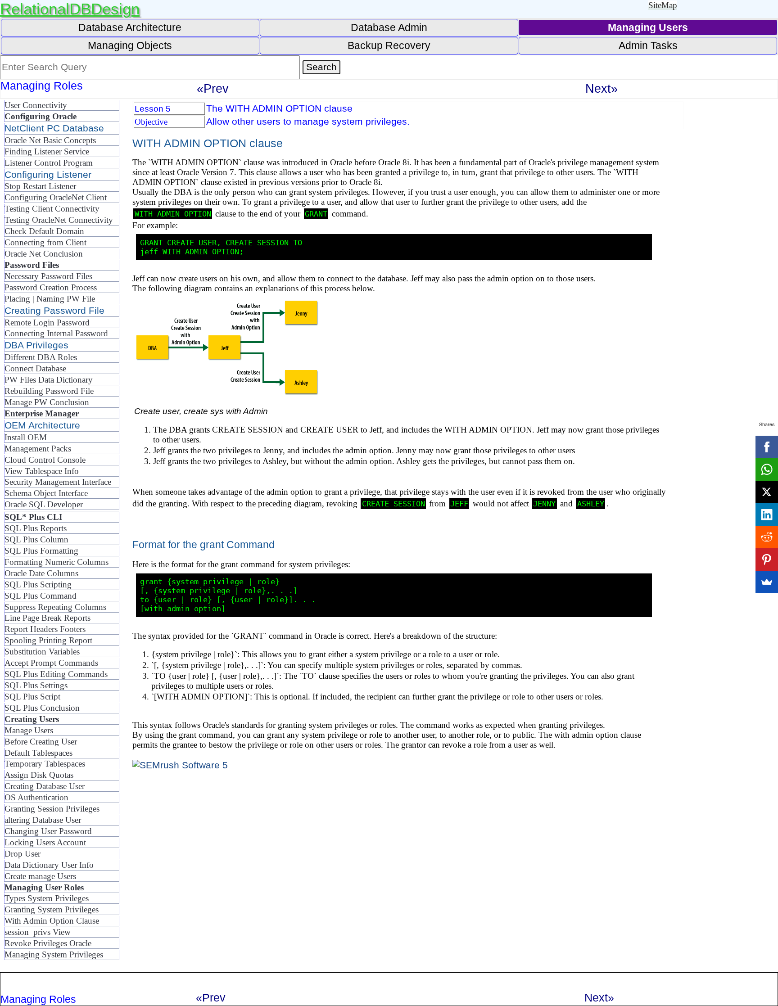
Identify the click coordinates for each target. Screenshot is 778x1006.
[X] (766, 492)
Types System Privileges (47, 898)
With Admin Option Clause (52, 920)
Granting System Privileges (52, 909)
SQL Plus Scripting (38, 584)
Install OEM (26, 437)
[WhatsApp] (766, 469)
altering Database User (43, 820)
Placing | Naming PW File (50, 298)
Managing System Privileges (54, 954)
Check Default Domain (44, 231)
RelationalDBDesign (70, 9)
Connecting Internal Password (56, 333)
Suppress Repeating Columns (55, 607)
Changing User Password (48, 831)
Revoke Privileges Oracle (48, 943)
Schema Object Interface (46, 493)
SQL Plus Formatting (41, 550)
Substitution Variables (42, 651)
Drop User (23, 853)
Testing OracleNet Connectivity (59, 220)
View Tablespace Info (42, 471)
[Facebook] (766, 447)
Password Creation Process (51, 287)
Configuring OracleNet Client (56, 197)
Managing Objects (130, 45)
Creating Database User (45, 786)
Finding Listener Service (47, 151)
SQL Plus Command (41, 595)
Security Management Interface (58, 482)
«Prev (213, 88)
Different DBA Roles (41, 357)
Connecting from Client (45, 242)
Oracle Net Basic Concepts (50, 140)
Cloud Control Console (45, 460)
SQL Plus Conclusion (42, 708)
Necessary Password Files (48, 276)
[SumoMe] (766, 582)
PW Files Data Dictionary (49, 379)
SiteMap (662, 5)
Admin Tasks (648, 45)
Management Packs (38, 448)
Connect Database (35, 368)
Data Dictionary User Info (49, 865)
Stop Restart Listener (40, 186)
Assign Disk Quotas (39, 775)
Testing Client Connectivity (52, 208)
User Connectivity (36, 105)
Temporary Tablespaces (45, 763)
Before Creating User (41, 741)
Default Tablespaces (38, 753)
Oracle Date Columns (41, 573)
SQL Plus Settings (36, 685)
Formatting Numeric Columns (57, 562)
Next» (601, 88)
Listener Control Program (49, 162)
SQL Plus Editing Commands (56, 674)
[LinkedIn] (766, 514)
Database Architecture (129, 27)
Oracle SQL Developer (44, 504)
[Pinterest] (766, 559)
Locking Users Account (45, 842)
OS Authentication (36, 797)
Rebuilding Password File (49, 391)
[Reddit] (766, 537)
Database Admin (389, 27)
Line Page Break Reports (47, 618)
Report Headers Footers (45, 629)
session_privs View (38, 932)
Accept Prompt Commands (51, 663)
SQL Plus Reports (36, 528)
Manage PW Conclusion (47, 402)
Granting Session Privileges (52, 808)
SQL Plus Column (36, 539)
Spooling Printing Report (48, 640)
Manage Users (29, 730)
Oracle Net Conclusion (44, 253)
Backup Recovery (389, 45)
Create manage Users (40, 876)
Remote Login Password (47, 322)
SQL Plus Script (32, 696)
